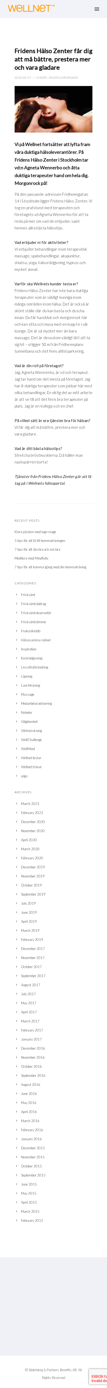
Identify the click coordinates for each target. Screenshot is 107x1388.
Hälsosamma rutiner (36, 640)
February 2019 (32, 940)
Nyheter (26, 712)
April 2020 (29, 840)
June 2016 (29, 1094)
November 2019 (33, 876)
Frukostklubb (30, 631)
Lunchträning (30, 685)
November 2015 (33, 1157)
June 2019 (29, 912)
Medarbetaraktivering (36, 703)
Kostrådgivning (31, 658)
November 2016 (33, 1057)
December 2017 (33, 949)
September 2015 (33, 1175)
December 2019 (33, 867)
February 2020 (32, 858)
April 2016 (29, 1112)
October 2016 (31, 1066)
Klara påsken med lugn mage (35, 532)
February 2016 (32, 1130)
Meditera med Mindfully (31, 558)
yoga (24, 776)
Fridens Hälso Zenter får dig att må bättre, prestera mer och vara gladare (53, 59)
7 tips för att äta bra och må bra (37, 549)
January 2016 (31, 1139)
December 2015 (33, 1148)
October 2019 (31, 885)
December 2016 (33, 1048)
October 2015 (31, 1166)
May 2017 (28, 1003)
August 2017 (30, 985)
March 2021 (30, 804)
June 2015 (29, 1184)
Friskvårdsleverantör (36, 613)
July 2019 (28, 903)
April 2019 (29, 921)
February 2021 (32, 813)
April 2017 (29, 1012)
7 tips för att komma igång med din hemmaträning (50, 567)
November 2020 (33, 831)
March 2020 (30, 849)
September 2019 (33, 894)
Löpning (26, 676)
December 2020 (33, 822)
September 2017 (33, 976)
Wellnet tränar (31, 767)
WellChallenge (31, 740)
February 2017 (32, 1030)
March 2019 (30, 930)
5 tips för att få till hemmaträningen (40, 541)
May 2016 (28, 1103)
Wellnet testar (31, 758)
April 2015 (29, 1202)
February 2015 (32, 1220)
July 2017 (28, 994)
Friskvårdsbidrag (33, 604)
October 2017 (31, 967)
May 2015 (28, 1193)
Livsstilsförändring (34, 667)
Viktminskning (31, 731)
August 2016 (30, 1084)
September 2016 (33, 1075)
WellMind (28, 749)
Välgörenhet (29, 722)
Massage (27, 694)
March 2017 (30, 1021)
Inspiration (28, 649)
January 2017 (31, 1039)
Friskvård (28, 595)
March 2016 (30, 1121)
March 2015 (30, 1211)
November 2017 (33, 958)
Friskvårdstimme (33, 622)
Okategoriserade (63, 77)
